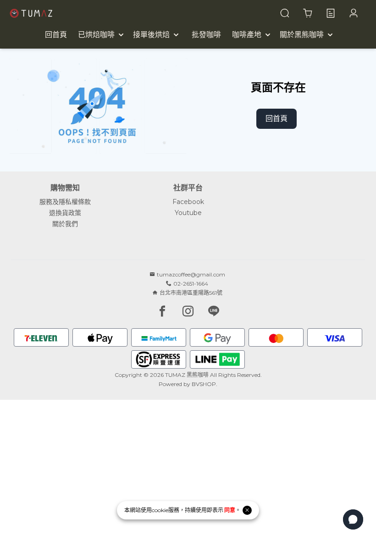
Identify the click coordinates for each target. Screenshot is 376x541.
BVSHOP (204, 384)
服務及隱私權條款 (65, 202)
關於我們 (65, 224)
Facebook (188, 202)
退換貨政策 (65, 213)
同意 (229, 510)
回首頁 (276, 118)
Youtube (188, 213)
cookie (160, 510)
